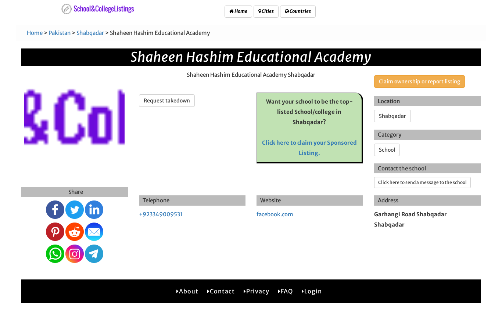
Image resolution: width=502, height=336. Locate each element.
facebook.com (275, 214)
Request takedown (167, 100)
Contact (222, 291)
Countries (300, 11)
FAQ (287, 291)
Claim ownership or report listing (419, 81)
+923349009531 (161, 214)
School (387, 150)
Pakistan (60, 32)
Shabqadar (90, 32)
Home (240, 11)
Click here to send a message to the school (422, 182)
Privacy (257, 291)
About (188, 291)
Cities (267, 11)
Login (313, 291)
